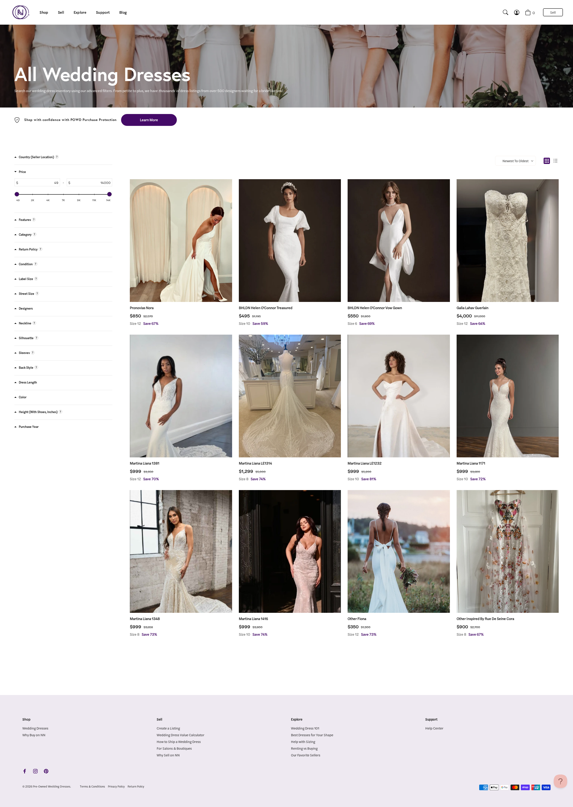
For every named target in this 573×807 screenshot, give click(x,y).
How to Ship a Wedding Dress (179, 741)
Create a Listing (168, 728)
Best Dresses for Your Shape (312, 734)
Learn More (149, 119)
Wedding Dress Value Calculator (180, 734)
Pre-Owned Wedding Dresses (51, 786)
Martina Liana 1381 (144, 463)
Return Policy (136, 786)
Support (103, 12)
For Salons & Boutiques (174, 748)
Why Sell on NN (168, 755)
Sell (61, 12)
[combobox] (503, 12)
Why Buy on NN (33, 734)
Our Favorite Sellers (305, 755)
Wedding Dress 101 (305, 728)
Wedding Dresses (35, 728)
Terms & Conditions (92, 786)
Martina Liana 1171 (471, 463)
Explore (80, 12)
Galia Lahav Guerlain (472, 307)
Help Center (434, 728)
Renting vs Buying (304, 748)
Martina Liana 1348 (145, 618)
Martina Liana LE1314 (255, 463)
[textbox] (39, 182)
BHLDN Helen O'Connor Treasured (265, 307)
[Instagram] (35, 770)
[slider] (17, 194)
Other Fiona (357, 618)
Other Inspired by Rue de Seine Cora (485, 618)
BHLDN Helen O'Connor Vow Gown (375, 307)
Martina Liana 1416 (253, 618)
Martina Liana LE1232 (365, 463)
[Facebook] (24, 770)
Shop (44, 12)
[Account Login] (520, 12)
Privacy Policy (116, 786)
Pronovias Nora (142, 307)
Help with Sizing (303, 741)
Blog (123, 12)
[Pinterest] (46, 770)
